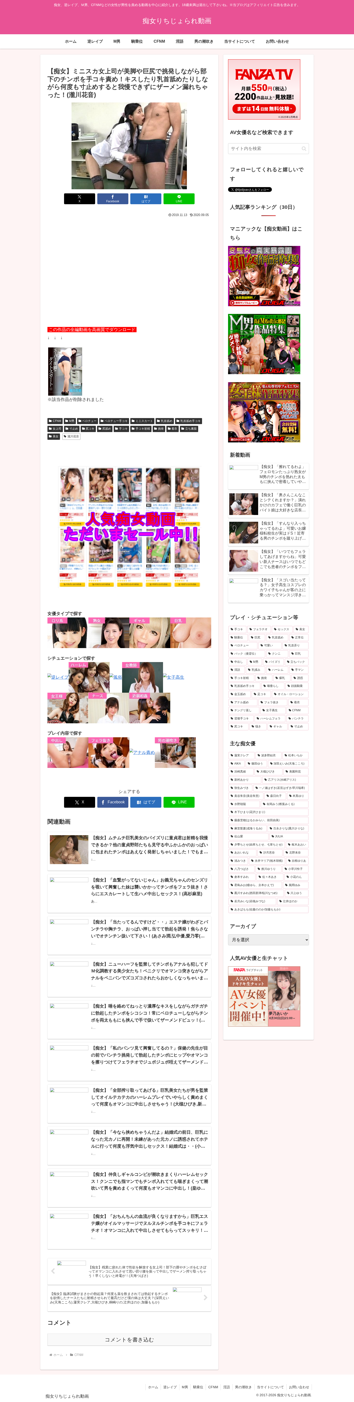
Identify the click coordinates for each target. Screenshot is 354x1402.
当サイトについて (270, 1387)
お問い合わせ (299, 1387)
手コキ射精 (143, 428)
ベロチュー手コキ (116, 421)
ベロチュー (89, 421)
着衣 (174, 428)
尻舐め (106, 428)
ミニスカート (144, 421)
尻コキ (90, 428)
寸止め (73, 428)
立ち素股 (191, 428)
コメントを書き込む (129, 1340)
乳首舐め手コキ (190, 421)
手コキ (123, 428)
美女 (56, 436)
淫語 (226, 1387)
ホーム (153, 1387)
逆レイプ (170, 1387)
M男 (71, 421)
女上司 (57, 428)
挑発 (161, 428)
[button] (304, 148)
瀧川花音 (73, 436)
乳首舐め (166, 421)
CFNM (57, 421)
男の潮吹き (243, 1387)
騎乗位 (198, 1387)
